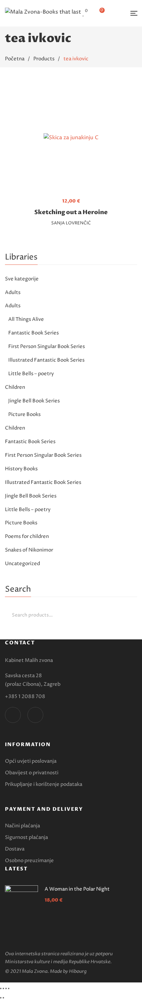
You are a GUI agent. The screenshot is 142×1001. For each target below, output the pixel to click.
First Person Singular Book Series (46, 346)
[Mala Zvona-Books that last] (43, 13)
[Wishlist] (84, 13)
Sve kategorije (22, 278)
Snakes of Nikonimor (29, 550)
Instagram (35, 715)
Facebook (13, 715)
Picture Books (24, 414)
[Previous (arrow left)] (0, 997)
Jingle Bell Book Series (34, 400)
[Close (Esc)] (0, 988)
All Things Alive (26, 319)
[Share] (3, 988)
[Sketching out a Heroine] (71, 138)
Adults (12, 292)
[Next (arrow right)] (3, 997)
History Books (21, 468)
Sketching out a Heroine (71, 212)
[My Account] (117, 13)
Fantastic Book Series (33, 332)
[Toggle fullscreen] (6, 988)
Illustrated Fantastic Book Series (46, 360)
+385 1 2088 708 (25, 696)
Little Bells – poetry (31, 373)
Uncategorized (22, 563)
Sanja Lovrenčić (71, 223)
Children (15, 387)
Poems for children (27, 536)
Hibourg (78, 971)
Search (130, 615)
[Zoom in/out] (8, 988)
